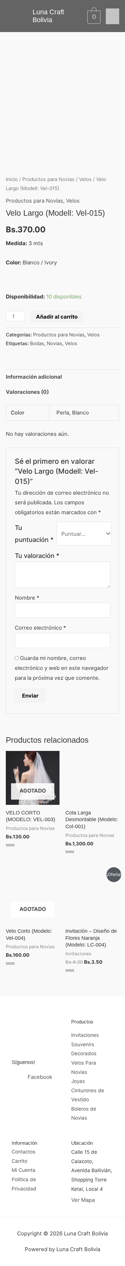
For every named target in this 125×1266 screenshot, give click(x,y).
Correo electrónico (40, 627)
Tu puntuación (34, 533)
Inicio (12, 179)
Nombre (27, 597)
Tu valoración (37, 555)
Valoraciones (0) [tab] (27, 392)
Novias (54, 343)
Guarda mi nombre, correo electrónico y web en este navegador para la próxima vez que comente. (61, 668)
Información (24, 1143)
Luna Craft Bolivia (48, 16)
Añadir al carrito (57, 316)
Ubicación (82, 1143)
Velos (85, 179)
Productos (82, 1022)
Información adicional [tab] (34, 376)
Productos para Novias (48, 179)
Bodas (37, 343)
